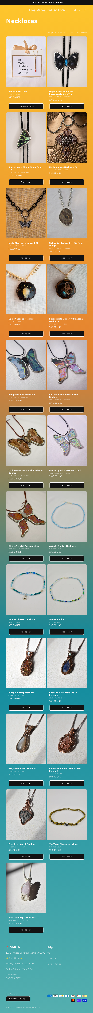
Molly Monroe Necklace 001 (23, 243)
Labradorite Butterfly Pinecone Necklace (66, 320)
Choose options (26, 106)
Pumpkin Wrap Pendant (21, 692)
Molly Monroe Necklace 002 (64, 167)
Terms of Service (54, 964)
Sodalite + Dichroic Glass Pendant (63, 693)
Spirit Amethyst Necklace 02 (23, 917)
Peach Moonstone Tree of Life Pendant (65, 769)
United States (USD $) (17, 999)
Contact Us (51, 958)
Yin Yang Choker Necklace (63, 844)
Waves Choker (57, 619)
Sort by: (50, 33)
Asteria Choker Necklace (62, 546)
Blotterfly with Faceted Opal (24, 546)
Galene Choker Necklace (21, 619)
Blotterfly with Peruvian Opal (65, 470)
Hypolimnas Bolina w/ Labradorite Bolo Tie (61, 92)
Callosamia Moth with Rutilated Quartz (25, 471)
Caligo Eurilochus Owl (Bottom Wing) (66, 244)
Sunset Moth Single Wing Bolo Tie (25, 168)
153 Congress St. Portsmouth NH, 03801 (25, 953)
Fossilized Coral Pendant (22, 844)
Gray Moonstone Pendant (22, 768)
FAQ (48, 953)
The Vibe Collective (18, 1007)
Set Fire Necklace (17, 91)
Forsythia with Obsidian (21, 394)
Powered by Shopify (33, 1007)
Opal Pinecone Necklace (21, 319)
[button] (7, 10)
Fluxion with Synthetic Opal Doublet (64, 395)
